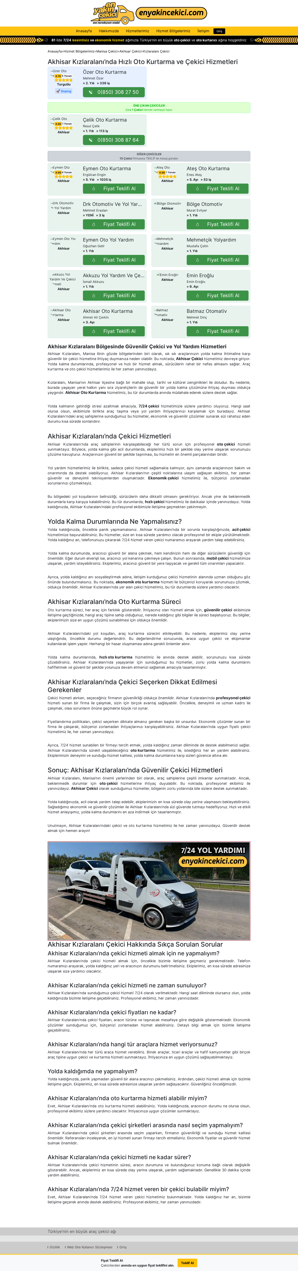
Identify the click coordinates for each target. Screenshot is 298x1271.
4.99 (58, 172)
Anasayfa (84, 31)
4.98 (58, 124)
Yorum (67, 75)
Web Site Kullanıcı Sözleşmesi (89, 1247)
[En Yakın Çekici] (149, 13)
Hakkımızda (109, 31)
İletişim (203, 31)
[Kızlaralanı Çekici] (149, 891)
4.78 (58, 76)
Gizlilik (55, 1247)
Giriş (219, 31)
